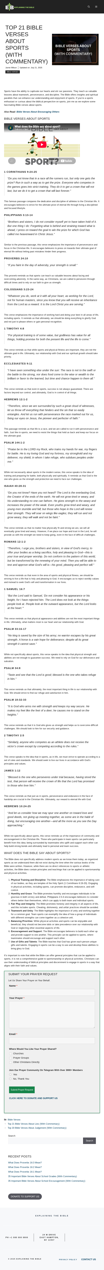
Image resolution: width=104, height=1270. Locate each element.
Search (11, 1136)
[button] (88, 7)
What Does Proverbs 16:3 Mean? (25, 1162)
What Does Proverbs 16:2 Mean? (25, 1167)
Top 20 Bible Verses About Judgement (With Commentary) (37, 1128)
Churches (18, 1053)
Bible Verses (12, 72)
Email (13, 1034)
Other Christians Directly (26, 1062)
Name (13, 985)
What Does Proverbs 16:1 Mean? (25, 1172)
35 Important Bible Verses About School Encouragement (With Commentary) (46, 1181)
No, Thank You (21, 1078)
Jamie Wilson (11, 68)
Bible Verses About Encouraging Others (38, 112)
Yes (15, 1074)
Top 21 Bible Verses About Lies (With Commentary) (34, 1124)
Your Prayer (16, 998)
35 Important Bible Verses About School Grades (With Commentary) (42, 1176)
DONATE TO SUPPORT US (25, 1196)
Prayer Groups (21, 1057)
